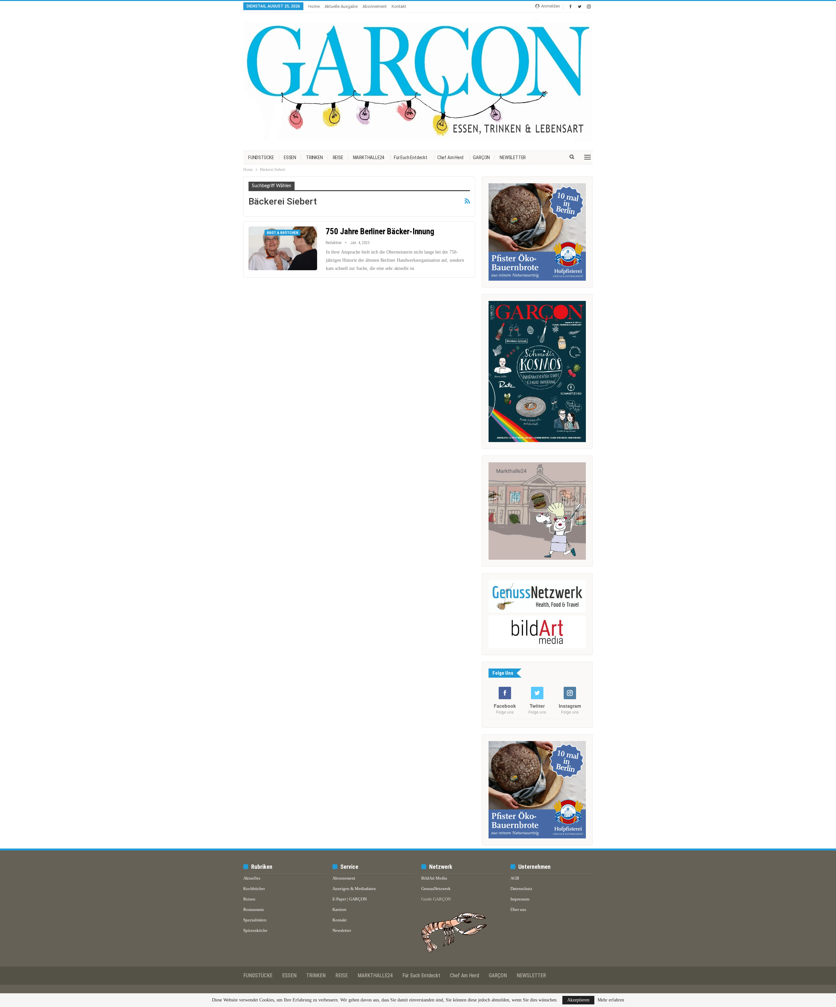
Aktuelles (251, 878)
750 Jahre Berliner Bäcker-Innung (380, 231)
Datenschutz (521, 888)
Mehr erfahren (611, 1000)
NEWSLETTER (513, 157)
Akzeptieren (578, 1000)
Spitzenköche (255, 930)
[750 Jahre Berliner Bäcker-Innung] (283, 248)
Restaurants (253, 909)
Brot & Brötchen (282, 233)
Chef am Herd (450, 157)
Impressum (519, 899)
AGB (514, 878)
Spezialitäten (254, 919)
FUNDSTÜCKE (261, 157)
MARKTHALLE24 (368, 157)
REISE (338, 157)
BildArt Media (434, 878)
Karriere (339, 909)
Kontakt (399, 6)
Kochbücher (254, 888)
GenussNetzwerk (436, 888)
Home (314, 6)
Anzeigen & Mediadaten (354, 888)
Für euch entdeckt (410, 157)
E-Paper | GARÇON (349, 899)
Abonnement (374, 6)
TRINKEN (314, 157)
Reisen (249, 899)
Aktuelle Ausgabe (341, 6)
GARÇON (481, 157)
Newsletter (341, 930)
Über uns (518, 909)
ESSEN (290, 157)
